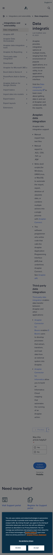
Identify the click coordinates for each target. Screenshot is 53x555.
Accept (36, 548)
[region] (27, 532)
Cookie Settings (30, 533)
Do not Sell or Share (26, 541)
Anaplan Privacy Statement (36, 535)
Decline (18, 548)
